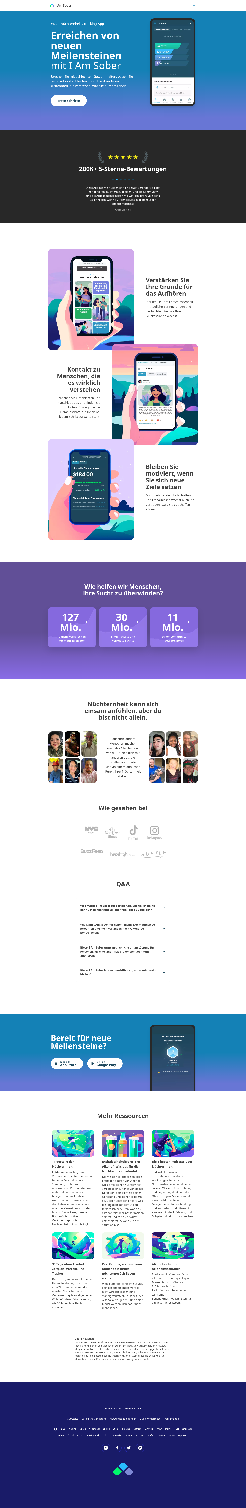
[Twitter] (128, 1448)
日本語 (71, 1435)
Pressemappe (171, 1418)
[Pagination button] (113, 180)
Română (128, 1435)
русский (139, 1435)
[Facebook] (117, 1448)
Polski (105, 1435)
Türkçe (171, 1435)
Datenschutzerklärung (94, 1418)
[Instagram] (106, 1448)
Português (116, 1435)
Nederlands (94, 1428)
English (106, 1428)
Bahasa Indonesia (184, 1428)
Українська (183, 1435)
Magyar (168, 1428)
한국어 (80, 1435)
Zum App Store (113, 1408)
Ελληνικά (149, 1428)
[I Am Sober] (60, 5)
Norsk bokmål (93, 1435)
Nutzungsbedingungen (123, 1418)
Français (126, 1428)
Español (150, 1435)
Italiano (60, 1435)
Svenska (161, 1435)
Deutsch (137, 1428)
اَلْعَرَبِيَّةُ (63, 1428)
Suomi (116, 1428)
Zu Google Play (133, 1408)
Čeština (72, 1428)
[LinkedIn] (140, 1448)
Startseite (72, 1418)
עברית (159, 1428)
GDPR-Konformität (150, 1418)
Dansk (83, 1428)
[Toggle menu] (194, 5)
